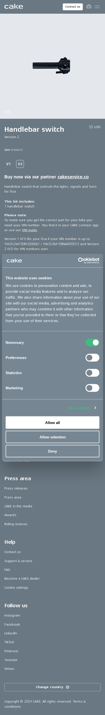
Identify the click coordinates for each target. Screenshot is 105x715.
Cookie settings (16, 587)
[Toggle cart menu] (89, 7)
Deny (52, 451)
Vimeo (9, 669)
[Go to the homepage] (13, 7)
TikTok (9, 642)
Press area (12, 497)
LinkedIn (10, 633)
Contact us (72, 6)
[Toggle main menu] (97, 7)
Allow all (52, 423)
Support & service (18, 561)
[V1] (8, 164)
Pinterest (11, 651)
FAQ (7, 570)
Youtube (10, 660)
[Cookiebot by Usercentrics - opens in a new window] (78, 261)
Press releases (16, 488)
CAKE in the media (18, 506)
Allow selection (53, 437)
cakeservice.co (73, 176)
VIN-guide (29, 230)
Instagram (12, 615)
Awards (10, 515)
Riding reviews (15, 524)
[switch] (92, 358)
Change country (49, 687)
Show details (79, 408)
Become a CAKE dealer (22, 578)
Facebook (12, 624)
